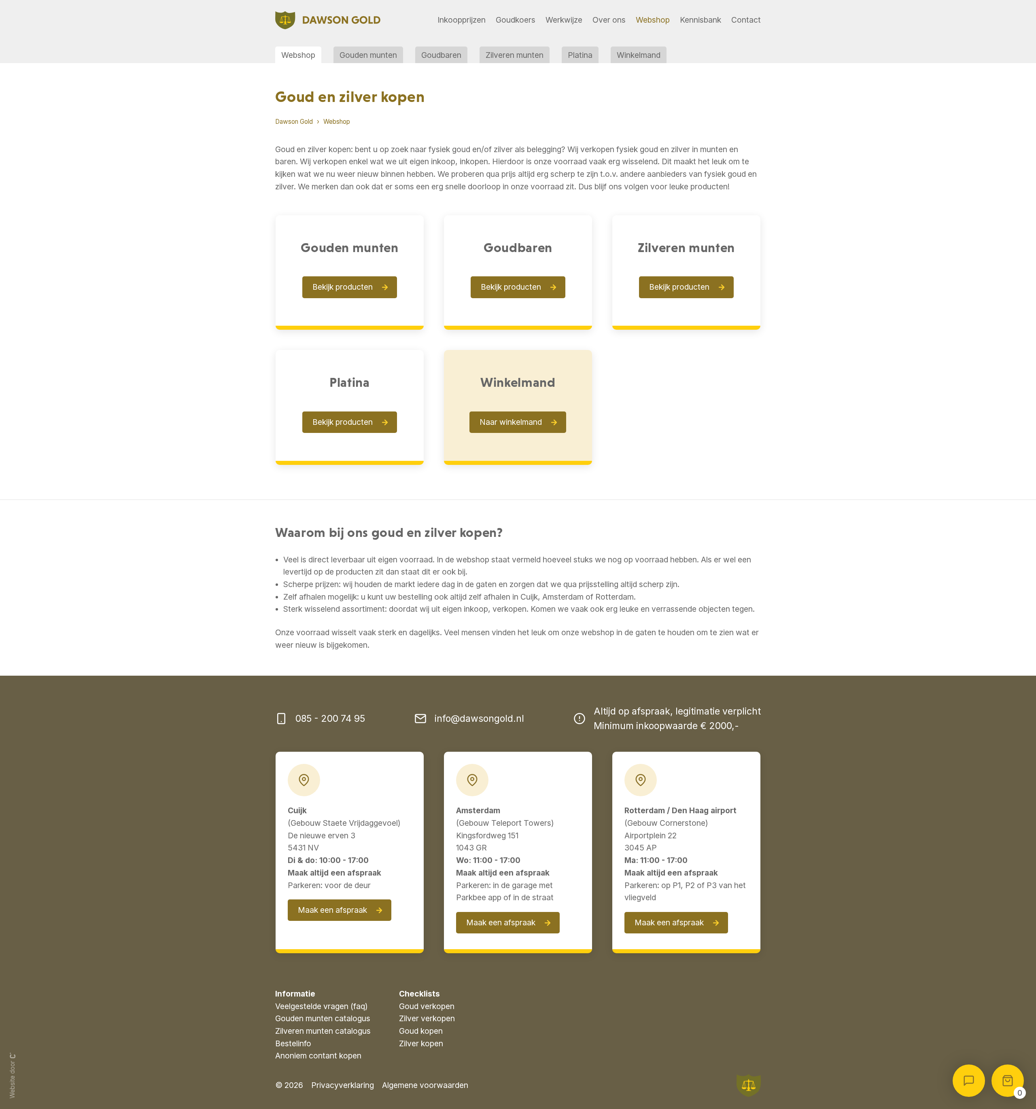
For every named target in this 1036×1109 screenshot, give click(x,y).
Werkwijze (564, 20)
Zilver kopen (421, 1043)
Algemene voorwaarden (425, 1085)
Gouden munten (368, 55)
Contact (746, 20)
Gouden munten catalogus (322, 1018)
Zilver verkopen (427, 1018)
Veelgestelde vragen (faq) (321, 1006)
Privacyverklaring (342, 1085)
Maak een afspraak (332, 910)
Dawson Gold (294, 121)
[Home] (327, 20)
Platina (580, 55)
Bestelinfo (293, 1043)
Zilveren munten (514, 55)
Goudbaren (441, 55)
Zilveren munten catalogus (323, 1031)
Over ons (609, 20)
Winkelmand (638, 55)
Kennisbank (700, 20)
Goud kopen (421, 1031)
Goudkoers (515, 20)
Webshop (653, 20)
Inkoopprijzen (461, 20)
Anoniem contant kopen (318, 1055)
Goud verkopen (426, 1006)
